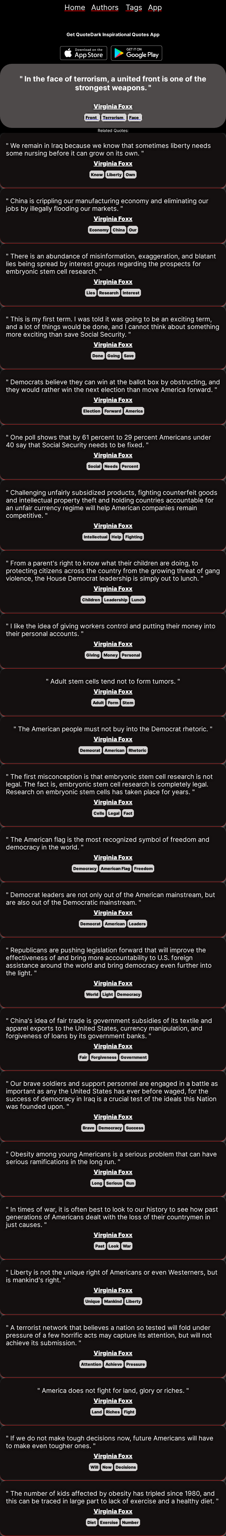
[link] (74, 7)
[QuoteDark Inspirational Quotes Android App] (136, 53)
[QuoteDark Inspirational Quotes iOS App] (83, 53)
